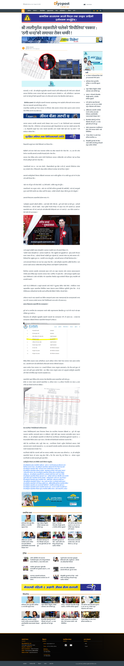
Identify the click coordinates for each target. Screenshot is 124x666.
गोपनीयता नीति (32, 663)
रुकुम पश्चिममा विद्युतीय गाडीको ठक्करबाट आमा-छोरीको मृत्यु (43, 525)
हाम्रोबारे (24, 663)
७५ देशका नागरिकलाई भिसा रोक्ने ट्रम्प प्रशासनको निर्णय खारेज (94, 77)
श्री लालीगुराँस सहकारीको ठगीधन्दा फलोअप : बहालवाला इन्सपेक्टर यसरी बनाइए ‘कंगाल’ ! (44, 470)
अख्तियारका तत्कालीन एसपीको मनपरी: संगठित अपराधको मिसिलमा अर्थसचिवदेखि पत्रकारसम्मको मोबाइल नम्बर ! (28, 544)
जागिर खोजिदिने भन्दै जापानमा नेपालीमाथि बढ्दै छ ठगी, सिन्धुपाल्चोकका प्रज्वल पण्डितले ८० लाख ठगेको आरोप (40, 560)
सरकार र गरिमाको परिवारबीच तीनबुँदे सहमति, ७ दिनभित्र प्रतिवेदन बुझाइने (58, 525)
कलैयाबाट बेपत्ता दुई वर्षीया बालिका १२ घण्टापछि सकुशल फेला (27, 525)
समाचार (35, 11)
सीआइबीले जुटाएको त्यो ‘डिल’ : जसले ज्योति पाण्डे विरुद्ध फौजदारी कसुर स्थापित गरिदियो (58, 543)
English (86, 646)
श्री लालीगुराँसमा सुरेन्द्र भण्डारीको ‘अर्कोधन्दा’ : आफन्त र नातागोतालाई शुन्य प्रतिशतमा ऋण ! (44, 465)
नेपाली (86, 643)
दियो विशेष (42, 11)
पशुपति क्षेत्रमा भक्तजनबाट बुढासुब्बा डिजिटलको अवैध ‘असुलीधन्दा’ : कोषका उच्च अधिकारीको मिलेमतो (69, 560)
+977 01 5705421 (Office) (51, 646)
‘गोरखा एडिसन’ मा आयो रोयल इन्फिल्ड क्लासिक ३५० (93, 136)
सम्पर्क (45, 663)
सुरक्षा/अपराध (50, 11)
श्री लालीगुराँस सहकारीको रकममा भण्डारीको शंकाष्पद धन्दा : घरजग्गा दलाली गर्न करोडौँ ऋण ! (45, 487)
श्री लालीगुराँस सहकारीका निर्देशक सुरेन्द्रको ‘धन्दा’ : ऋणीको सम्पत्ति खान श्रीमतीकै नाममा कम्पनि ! (46, 476)
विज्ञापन (39, 663)
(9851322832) (35, 650)
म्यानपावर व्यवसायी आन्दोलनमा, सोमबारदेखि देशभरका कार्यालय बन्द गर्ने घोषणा (39, 578)
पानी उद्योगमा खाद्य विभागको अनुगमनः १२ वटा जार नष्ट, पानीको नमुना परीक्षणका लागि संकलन (75, 526)
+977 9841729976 (47, 651)
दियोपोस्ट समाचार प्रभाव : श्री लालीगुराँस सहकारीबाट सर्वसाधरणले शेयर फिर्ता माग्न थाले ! (44, 467)
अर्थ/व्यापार (62, 11)
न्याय (56, 11)
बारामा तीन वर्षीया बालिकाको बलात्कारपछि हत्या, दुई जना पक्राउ (68, 569)
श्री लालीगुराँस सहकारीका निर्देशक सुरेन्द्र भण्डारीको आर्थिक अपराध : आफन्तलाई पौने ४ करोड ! (45, 489)
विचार (69, 11)
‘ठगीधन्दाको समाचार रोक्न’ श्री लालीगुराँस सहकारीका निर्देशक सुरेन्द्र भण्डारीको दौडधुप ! (43, 472)
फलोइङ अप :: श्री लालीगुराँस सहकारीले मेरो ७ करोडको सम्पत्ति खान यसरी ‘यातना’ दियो (43, 474)
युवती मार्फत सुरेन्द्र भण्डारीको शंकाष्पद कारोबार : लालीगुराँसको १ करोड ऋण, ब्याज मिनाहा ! (44, 478)
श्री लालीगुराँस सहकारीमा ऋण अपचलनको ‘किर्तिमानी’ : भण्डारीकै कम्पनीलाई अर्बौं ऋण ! (43, 485)
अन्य (74, 11)
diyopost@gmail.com (51, 643)
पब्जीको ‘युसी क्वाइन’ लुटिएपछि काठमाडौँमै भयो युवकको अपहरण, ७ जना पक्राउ (40, 569)
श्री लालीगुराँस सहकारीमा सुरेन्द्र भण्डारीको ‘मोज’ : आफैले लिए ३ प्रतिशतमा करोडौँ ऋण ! (43, 480)
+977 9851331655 (47, 655)
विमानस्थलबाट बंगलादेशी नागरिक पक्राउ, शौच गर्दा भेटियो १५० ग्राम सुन (74, 542)
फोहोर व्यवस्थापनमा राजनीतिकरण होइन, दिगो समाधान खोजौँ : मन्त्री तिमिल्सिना (94, 129)
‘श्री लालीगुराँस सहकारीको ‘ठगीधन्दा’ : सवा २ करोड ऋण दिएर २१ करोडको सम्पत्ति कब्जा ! (44, 481)
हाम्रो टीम (51, 663)
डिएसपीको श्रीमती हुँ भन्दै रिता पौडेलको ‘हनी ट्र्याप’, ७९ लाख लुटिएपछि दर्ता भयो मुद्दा (44, 543)
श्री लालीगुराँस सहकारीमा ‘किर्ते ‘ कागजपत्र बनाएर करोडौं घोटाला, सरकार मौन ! (41, 469)
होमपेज (29, 11)
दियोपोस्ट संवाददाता (30, 47)
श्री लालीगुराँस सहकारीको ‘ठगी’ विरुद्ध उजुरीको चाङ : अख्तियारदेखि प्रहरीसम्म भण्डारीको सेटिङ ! (45, 483)
